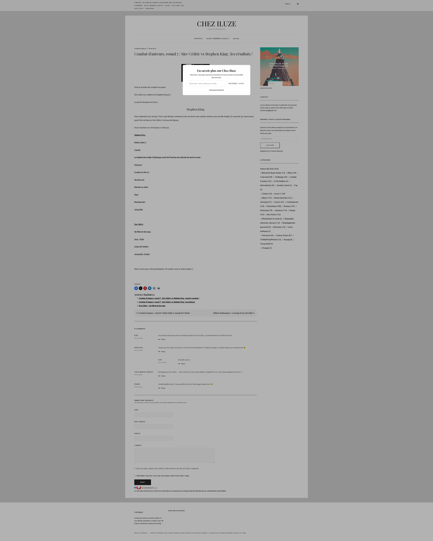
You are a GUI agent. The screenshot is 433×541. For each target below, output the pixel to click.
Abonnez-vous (236, 83)
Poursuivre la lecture (216, 90)
